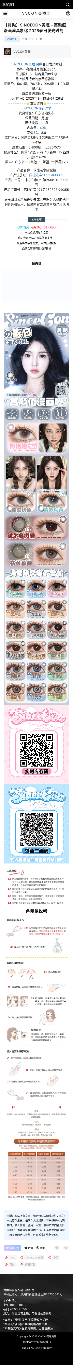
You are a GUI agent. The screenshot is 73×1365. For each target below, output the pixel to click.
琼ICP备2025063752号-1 (36, 1342)
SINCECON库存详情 (36, 108)
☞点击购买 (22, 227)
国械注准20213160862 (46, 175)
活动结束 (12, 39)
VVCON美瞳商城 (46, 1336)
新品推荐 (36, 227)
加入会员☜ (50, 227)
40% (43, 128)
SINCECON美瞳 (23, 64)
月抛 (39, 64)
